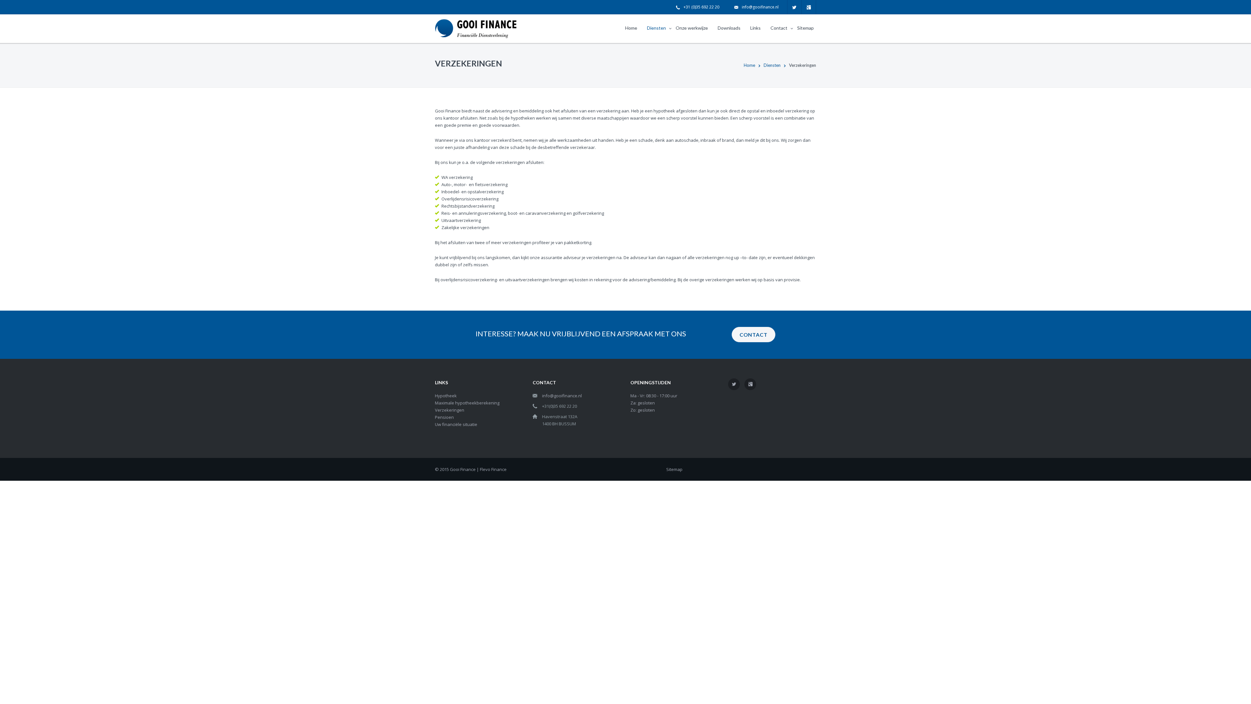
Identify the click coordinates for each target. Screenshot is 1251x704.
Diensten (772, 65)
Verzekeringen (449, 410)
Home (749, 65)
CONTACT (754, 334)
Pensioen (444, 417)
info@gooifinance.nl (760, 7)
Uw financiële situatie (456, 424)
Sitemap (674, 469)
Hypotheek (446, 396)
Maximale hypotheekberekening (467, 403)
